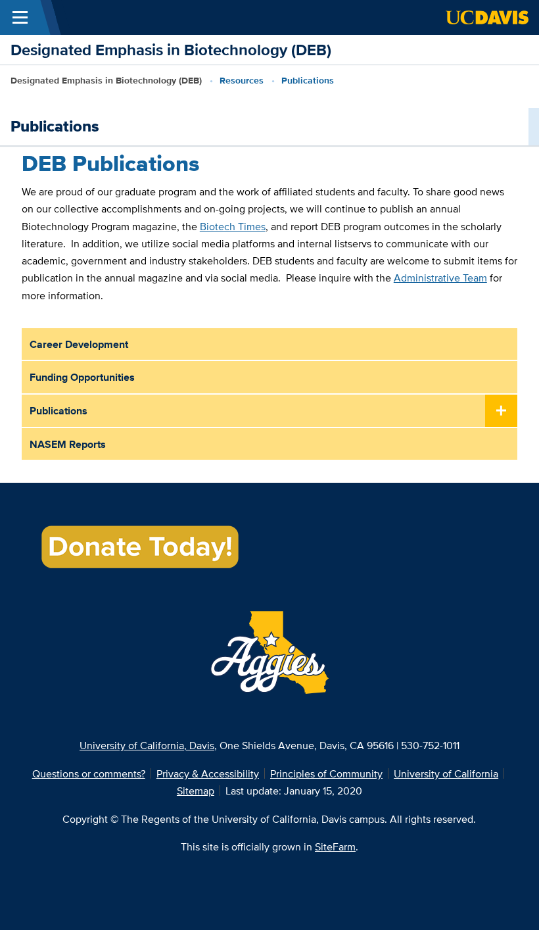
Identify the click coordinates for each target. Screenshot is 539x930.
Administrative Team (440, 277)
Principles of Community (326, 773)
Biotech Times (233, 226)
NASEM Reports (68, 444)
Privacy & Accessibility (207, 773)
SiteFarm (335, 846)
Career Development (79, 344)
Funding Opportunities (82, 377)
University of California (446, 773)
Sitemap (195, 790)
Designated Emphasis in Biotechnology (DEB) (171, 49)
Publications (58, 410)
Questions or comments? (88, 773)
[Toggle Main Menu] (20, 17)
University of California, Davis (147, 745)
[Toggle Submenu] (501, 411)
